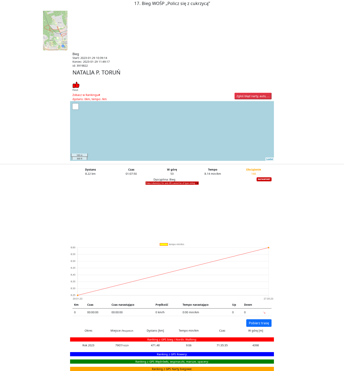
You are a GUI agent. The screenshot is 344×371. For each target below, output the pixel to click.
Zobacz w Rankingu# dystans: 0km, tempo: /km (89, 97)
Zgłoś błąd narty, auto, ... (253, 96)
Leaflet (269, 159)
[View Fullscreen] (75, 106)
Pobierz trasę (259, 323)
